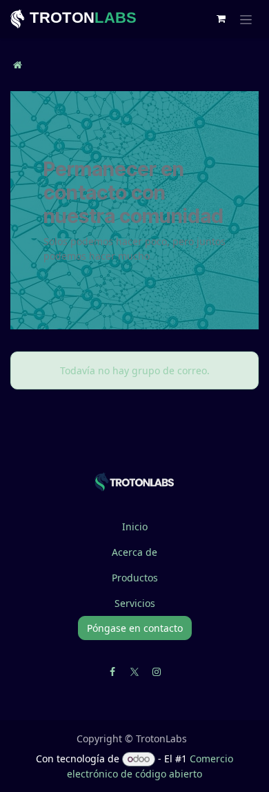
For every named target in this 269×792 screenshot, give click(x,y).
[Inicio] (17, 64)
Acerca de (134, 552)
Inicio (135, 526)
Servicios (134, 603)
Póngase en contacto (135, 628)
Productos (135, 577)
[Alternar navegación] (246, 19)
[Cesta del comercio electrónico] (220, 18)
